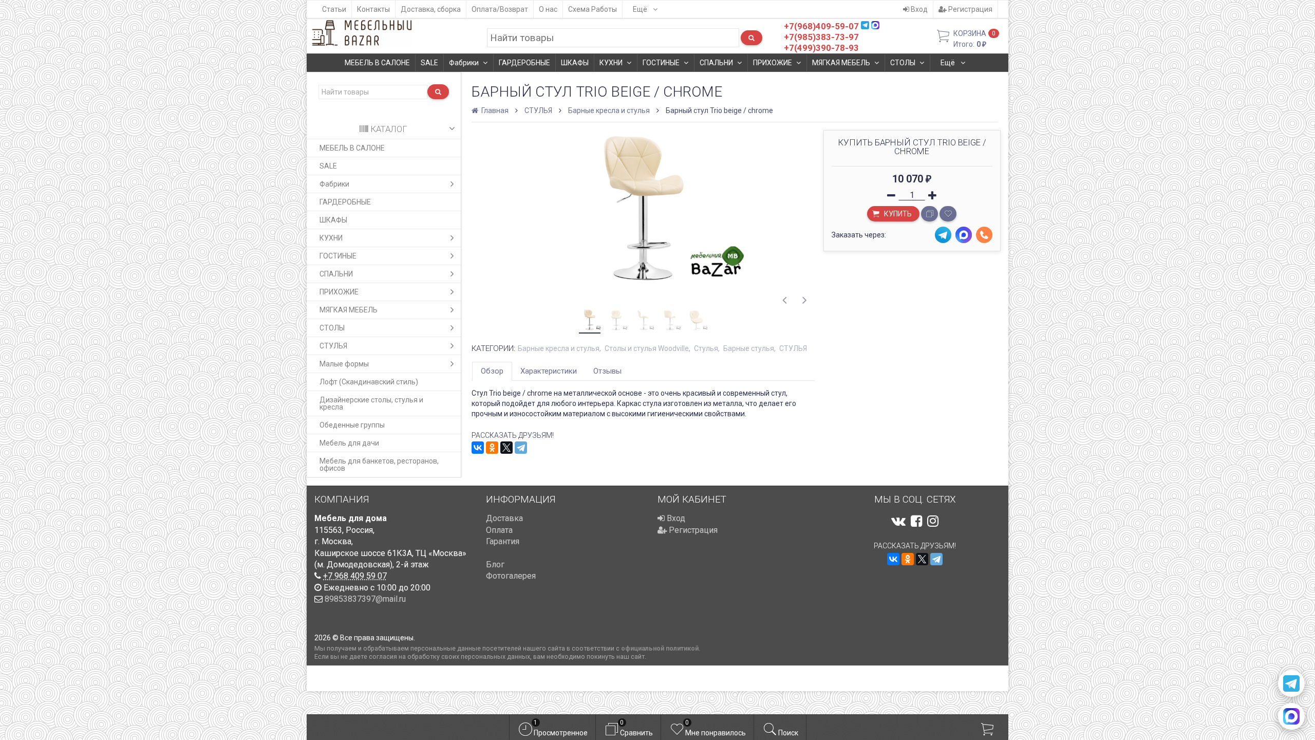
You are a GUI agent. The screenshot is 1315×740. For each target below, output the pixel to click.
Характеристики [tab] (548, 371)
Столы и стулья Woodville (647, 348)
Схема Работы (592, 9)
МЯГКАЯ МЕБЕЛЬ (841, 63)
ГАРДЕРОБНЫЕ (524, 63)
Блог (495, 564)
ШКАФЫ (575, 63)
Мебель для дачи (349, 443)
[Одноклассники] (492, 447)
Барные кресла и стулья (609, 110)
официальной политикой (660, 648)
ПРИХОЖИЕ (772, 63)
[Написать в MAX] (1291, 716)
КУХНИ (611, 63)
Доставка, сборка (431, 9)
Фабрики (464, 63)
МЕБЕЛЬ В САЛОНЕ (377, 63)
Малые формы (344, 364)
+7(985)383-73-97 (821, 37)
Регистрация (969, 9)
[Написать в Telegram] (1291, 683)
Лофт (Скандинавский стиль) (369, 382)
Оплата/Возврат (500, 9)
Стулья (706, 348)
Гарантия (502, 541)
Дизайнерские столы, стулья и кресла (371, 403)
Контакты (373, 9)
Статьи (334, 9)
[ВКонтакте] (478, 447)
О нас (548, 9)
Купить (897, 214)
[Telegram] (521, 447)
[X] (506, 447)
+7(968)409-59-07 (821, 26)
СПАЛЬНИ (716, 63)
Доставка (504, 518)
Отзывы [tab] (607, 371)
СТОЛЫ (902, 63)
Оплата (499, 530)
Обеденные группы (352, 425)
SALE (429, 63)
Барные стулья (748, 348)
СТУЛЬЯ (333, 346)
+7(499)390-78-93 (821, 48)
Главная (494, 110)
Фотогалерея (511, 576)
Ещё (641, 9)
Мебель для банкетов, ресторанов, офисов (379, 464)
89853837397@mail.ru (365, 599)
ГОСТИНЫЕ (661, 63)
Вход (918, 9)
